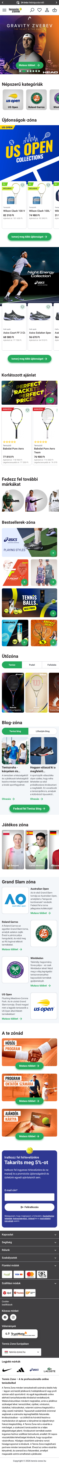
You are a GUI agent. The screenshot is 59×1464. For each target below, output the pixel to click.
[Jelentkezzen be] (47, 10)
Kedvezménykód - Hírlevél (24, 1218)
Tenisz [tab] (12, 665)
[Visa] (19, 1274)
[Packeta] (19, 1293)
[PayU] (7, 1274)
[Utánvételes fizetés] (42, 1274)
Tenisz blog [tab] (15, 731)
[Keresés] (31, 10)
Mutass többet (39, 913)
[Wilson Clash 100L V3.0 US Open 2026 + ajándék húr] (40, 194)
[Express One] (30, 1293)
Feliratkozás (32, 1207)
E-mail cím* (11, 1190)
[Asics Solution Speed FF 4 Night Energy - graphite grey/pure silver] (40, 315)
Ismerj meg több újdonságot (27, 236)
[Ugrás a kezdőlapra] (15, 10)
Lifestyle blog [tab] (43, 731)
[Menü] (4, 10)
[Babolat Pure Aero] (16, 423)
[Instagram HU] (13, 1317)
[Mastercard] (30, 1274)
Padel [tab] (32, 665)
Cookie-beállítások (5, 1303)
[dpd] (7, 1293)
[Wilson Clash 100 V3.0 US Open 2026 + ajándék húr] (14, 194)
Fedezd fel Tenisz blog (27, 808)
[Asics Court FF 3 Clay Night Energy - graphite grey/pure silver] (14, 315)
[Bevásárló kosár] (54, 10)
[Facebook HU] (5, 1317)
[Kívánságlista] (39, 10)
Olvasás (6, 798)
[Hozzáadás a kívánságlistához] (22, 185)
